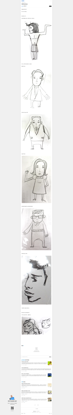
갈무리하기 (49, 413)
